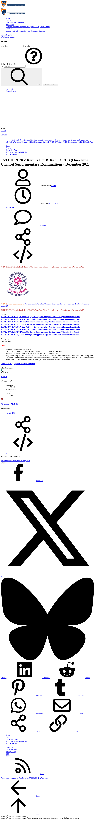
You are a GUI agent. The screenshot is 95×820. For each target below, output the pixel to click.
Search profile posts (38, 31)
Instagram (66, 140)
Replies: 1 (44, 225)
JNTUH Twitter (56, 142)
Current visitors (11, 31)
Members (9, 29)
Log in (3, 131)
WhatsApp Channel (43, 304)
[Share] (23, 245)
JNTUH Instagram (70, 142)
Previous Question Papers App (42, 140)
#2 (6, 453)
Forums (8, 20)
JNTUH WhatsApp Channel (16, 142)
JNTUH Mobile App (85, 142)
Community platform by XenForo (24, 778)
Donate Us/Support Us (79, 140)
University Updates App (21, 140)
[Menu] (2, 8)
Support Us (5, 306)
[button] (33, 64)
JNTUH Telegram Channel (39, 142)
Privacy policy (11, 752)
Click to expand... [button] (7, 368)
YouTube (58, 140)
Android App (30, 304)
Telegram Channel (58, 304)
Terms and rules (11, 750)
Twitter (77, 304)
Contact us (9, 747)
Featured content (12, 27)
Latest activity (45, 27)
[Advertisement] (47, 110)
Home (8, 18)
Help (7, 754)
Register (4, 135)
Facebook (85, 304)
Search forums (19, 23)
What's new (10, 25)
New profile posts (32, 27)
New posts (9, 23)
